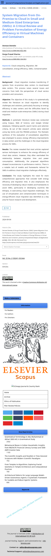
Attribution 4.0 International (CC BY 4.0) (30, 534)
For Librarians (9, 317)
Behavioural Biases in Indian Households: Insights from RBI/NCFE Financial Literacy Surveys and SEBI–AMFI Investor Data (25, 447)
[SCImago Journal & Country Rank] (25, 386)
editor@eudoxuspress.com (31, 547)
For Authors (9, 314)
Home (4, 8)
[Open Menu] (2, 2)
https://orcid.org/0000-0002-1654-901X (14, 59)
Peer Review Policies (12, 406)
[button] (7, 412)
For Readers (9, 310)
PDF (7, 208)
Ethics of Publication (12, 401)
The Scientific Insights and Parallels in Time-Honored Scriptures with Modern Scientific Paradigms (26, 457)
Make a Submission (12, 298)
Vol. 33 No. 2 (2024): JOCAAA (28, 8)
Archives (13, 8)
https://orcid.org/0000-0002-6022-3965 (14, 50)
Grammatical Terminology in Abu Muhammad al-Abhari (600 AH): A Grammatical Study (24, 438)
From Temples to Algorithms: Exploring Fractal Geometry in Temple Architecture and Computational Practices (26, 466)
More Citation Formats (12, 247)
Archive (7, 397)
